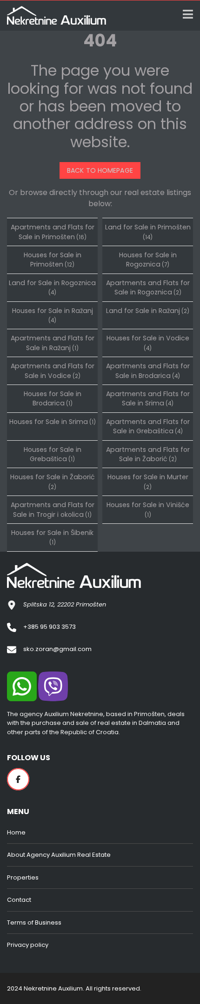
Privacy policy (27, 944)
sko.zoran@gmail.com (57, 649)
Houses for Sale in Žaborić (52, 481)
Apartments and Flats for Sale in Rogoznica (148, 287)
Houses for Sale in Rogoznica (148, 259)
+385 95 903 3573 (49, 626)
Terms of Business (34, 922)
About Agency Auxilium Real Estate (59, 854)
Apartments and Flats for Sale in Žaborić (148, 454)
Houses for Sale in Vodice (148, 342)
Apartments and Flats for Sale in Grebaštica (148, 426)
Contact (19, 899)
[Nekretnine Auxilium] (53, 15)
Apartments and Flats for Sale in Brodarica (148, 370)
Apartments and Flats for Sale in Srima (148, 398)
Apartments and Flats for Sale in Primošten (52, 231)
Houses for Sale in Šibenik (52, 537)
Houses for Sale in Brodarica (52, 398)
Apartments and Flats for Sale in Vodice (52, 370)
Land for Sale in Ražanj (147, 310)
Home (16, 832)
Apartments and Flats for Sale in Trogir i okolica (52, 509)
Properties (23, 877)
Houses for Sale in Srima (52, 421)
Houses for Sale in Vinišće (148, 509)
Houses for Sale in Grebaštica (52, 454)
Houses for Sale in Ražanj (52, 315)
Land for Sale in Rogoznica (52, 287)
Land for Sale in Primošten (148, 231)
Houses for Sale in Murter (147, 481)
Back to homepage (100, 170)
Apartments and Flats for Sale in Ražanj (52, 342)
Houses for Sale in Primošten (52, 259)
